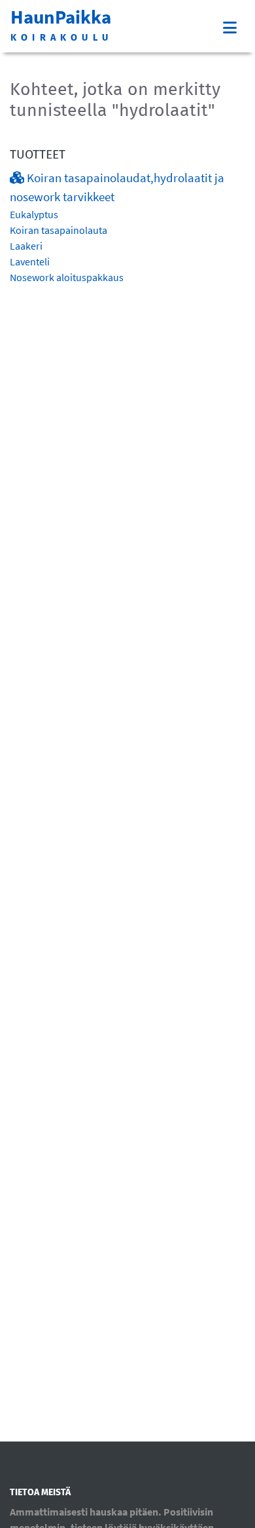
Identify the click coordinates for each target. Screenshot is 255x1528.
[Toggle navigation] (230, 28)
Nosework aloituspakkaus (67, 277)
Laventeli (30, 261)
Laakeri (26, 245)
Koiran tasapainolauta (58, 230)
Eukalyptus (34, 214)
